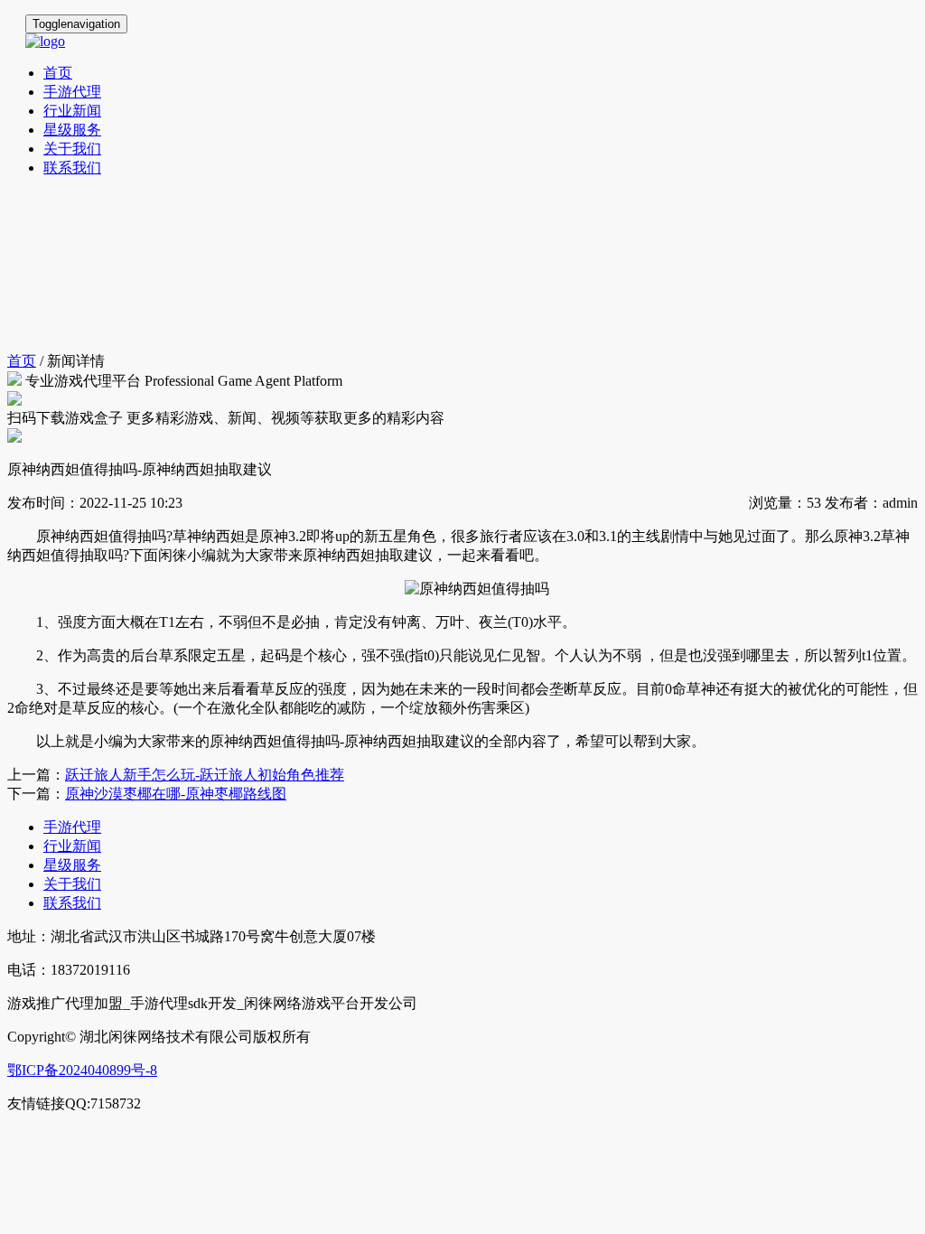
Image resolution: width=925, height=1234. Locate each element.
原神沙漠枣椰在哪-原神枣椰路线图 (175, 793)
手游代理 (72, 91)
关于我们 (72, 148)
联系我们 (72, 167)
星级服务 (72, 129)
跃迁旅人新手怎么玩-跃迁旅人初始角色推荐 (204, 774)
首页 (57, 72)
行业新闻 (72, 110)
